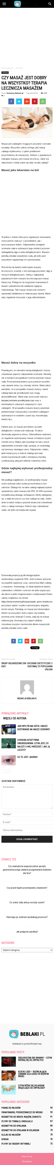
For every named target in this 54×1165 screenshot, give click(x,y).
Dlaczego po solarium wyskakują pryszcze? (27, 917)
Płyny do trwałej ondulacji (17, 1121)
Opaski (4, 1139)
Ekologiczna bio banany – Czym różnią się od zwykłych (35, 1058)
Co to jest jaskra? (27, 757)
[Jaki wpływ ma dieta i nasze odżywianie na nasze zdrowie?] (8, 729)
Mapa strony (27, 1156)
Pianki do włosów (10, 1107)
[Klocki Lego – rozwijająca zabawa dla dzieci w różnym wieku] (8, 1076)
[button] (50, 4)
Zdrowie (5, 73)
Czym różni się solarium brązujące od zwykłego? (31, 1086)
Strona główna (7, 68)
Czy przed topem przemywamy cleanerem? (27, 887)
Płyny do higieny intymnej (15, 1143)
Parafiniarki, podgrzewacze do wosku (22, 1112)
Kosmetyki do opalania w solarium (20, 1130)
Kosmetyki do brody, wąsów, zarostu (21, 1116)
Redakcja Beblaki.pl (15, 93)
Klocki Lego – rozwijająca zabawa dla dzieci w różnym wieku (33, 1074)
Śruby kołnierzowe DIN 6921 (13, 665)
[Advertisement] (27, 36)
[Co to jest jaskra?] (8, 760)
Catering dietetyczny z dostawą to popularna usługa (40, 666)
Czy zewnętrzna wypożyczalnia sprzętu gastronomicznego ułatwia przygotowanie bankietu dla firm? (27, 870)
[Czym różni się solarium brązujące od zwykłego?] (8, 1089)
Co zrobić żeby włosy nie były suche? (27, 902)
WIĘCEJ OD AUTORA (14, 718)
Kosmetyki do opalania (13, 1125)
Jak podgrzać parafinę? (27, 931)
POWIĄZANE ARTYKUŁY (15, 713)
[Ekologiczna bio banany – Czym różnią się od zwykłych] (8, 1062)
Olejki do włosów (10, 1134)
